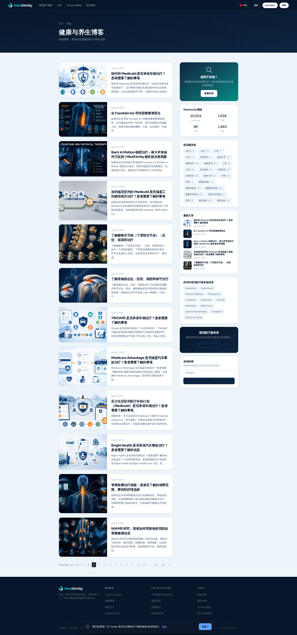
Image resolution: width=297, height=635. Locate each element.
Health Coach (206, 306)
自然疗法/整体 (216, 194)
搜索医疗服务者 (209, 345)
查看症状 (209, 93)
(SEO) (190, 151)
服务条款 (202, 600)
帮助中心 (110, 607)
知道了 (205, 626)
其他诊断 (206, 169)
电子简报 (74, 628)
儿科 (226, 163)
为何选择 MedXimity (162, 594)
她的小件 (210, 175)
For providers (74, 5)
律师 (284, 5)
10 (144, 564)
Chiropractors (214, 294)
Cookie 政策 (204, 607)
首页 (61, 23)
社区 (59, 5)
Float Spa (220, 300)
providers (270, 5)
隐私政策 (202, 594)
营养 (189, 200)
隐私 (164, 626)
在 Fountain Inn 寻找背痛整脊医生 (136, 113)
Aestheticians (207, 288)
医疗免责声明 (204, 613)
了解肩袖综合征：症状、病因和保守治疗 (139, 279)
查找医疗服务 (45, 5)
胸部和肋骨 (206, 182)
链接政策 (63, 628)
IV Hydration (217, 311)
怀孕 (226, 175)
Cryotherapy (190, 300)
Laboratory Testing (193, 317)
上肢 (204, 151)
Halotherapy (190, 306)
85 (156, 564)
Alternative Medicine (194, 294)
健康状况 (192, 163)
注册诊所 (156, 607)
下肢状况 (206, 157)
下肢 (190, 157)
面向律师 (90, 5)
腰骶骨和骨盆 (213, 188)
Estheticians (206, 300)
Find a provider (113, 594)
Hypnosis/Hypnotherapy (196, 311)
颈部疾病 (205, 200)
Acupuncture (190, 288)
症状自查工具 (112, 613)
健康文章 (223, 157)
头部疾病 (223, 169)
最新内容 (156, 600)
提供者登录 (157, 613)
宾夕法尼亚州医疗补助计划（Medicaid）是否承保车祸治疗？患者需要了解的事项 (139, 405)
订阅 (209, 380)
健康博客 (110, 600)
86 (163, 564)
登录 (256, 5)
